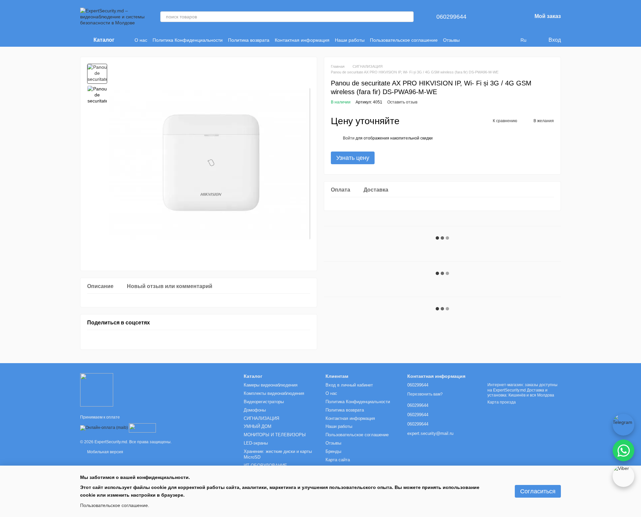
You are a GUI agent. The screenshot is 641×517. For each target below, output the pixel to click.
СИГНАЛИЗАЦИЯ (261, 418)
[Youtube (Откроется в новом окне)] (501, 40)
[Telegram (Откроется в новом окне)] (509, 40)
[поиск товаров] (408, 16)
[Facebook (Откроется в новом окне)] (493, 40)
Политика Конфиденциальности (188, 40)
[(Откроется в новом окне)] (142, 428)
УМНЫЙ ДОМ (257, 426)
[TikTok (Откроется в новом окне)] (485, 40)
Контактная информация (302, 40)
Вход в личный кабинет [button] (349, 384)
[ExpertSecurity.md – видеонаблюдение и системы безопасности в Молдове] (96, 389)
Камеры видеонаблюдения (270, 384)
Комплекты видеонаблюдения (274, 393)
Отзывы (451, 40)
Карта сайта (338, 459)
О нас (141, 40)
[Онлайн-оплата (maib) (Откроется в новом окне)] (104, 428)
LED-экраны (256, 443)
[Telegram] (623, 425)
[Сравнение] (491, 16)
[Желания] (509, 16)
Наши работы (350, 40)
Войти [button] (349, 138)
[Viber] (623, 476)
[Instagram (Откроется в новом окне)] (477, 40)
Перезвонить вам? (425, 394)
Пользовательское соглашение (404, 40)
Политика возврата (248, 40)
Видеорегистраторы (264, 401)
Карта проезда (501, 402)
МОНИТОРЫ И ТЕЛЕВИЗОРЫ (275, 434)
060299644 (451, 17)
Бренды (333, 451)
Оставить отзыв (402, 102)
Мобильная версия (104, 452)
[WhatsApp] (623, 450)
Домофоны (255, 410)
